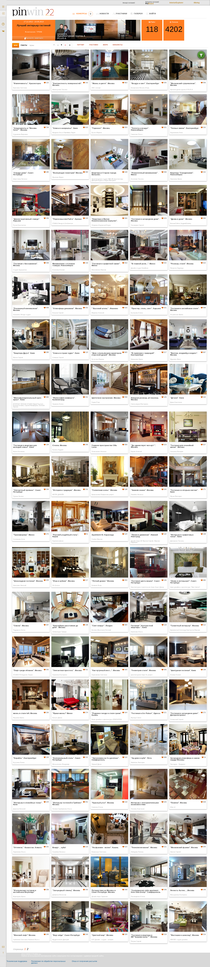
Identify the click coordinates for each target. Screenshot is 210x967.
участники (121, 14)
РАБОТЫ (24, 45)
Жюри (105, 45)
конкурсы (83, 14)
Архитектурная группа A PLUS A (71, 37)
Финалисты (117, 45)
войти (152, 14)
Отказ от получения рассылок (84, 961)
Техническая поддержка (17, 961)
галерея (138, 14)
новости (104, 14)
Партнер (80, 45)
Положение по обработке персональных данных (48, 962)
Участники (93, 45)
